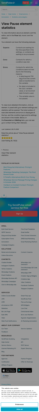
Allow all (19, 409)
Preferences (19, 404)
